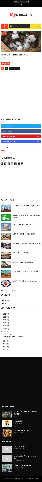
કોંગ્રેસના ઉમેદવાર (20, 447)
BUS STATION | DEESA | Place (22, 253)
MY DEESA (15, 479)
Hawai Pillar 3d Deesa (22, 430)
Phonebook (5, 300)
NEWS (5, 34)
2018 (5, 341)
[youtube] (15, 5)
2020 (5, 328)
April (7, 334)
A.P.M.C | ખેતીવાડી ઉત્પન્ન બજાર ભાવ (25, 281)
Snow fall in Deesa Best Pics (14, 54)
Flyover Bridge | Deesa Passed (23, 262)
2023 (5, 323)
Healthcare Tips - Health (22, 224)
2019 (5, 331)
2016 (5, 347)
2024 (5, 320)
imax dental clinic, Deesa (31, 479)
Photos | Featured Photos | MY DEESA (26, 206)
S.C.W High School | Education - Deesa (26, 271)
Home (4, 26)
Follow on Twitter (7, 126)
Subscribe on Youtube (8, 136)
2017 (5, 344)
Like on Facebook (7, 131)
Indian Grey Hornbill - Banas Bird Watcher (26, 413)
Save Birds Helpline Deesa (23, 465)
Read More (5, 63)
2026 (5, 314)
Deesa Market (18, 421)
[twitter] (11, 5)
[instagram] (21, 5)
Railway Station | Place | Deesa (24, 234)
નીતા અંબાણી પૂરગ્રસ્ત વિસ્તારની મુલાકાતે (27, 243)
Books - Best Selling (8, 290)
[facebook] (18, 5)
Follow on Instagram (8, 141)
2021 (5, 326)
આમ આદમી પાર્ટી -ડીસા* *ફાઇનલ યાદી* (25, 457)
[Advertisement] (21, 94)
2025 (5, 317)
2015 (5, 350)
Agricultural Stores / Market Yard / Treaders (26, 216)
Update (4, 304)
